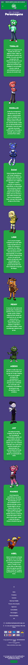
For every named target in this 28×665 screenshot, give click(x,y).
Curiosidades (14, 609)
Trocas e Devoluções (14, 603)
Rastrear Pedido (14, 600)
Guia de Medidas (14, 615)
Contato (14, 598)
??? (14, 618)
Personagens (14, 612)
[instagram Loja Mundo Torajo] (14, 587)
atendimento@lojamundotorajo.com (15, 623)
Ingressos (14, 606)
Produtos (14, 595)
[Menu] (3, 6)
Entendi (14, 661)
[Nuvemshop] (14, 643)
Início (10, 12)
